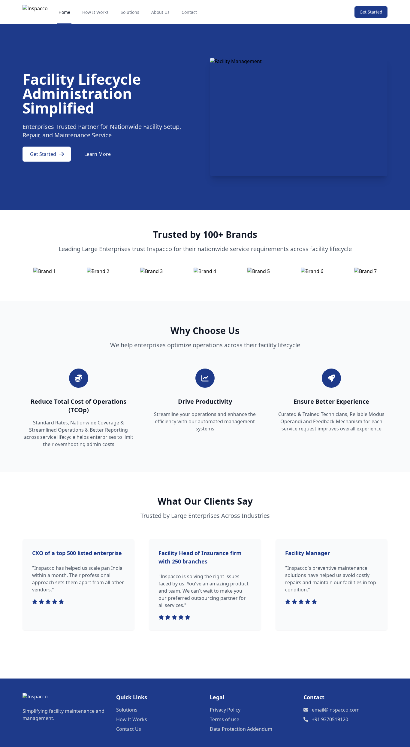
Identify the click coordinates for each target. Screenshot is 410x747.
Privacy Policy (225, 709)
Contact (189, 12)
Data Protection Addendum (241, 729)
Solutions (130, 12)
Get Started (371, 12)
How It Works (95, 12)
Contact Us (128, 729)
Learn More (97, 154)
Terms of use (224, 719)
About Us (160, 12)
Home (64, 12)
